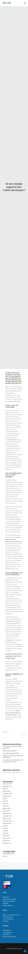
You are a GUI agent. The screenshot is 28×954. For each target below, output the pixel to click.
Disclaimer (6, 903)
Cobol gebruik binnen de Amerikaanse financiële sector (13, 539)
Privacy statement (8, 905)
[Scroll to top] (25, 951)
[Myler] (7, 3)
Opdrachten (6, 897)
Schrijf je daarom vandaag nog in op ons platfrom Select (12, 713)
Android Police (12, 440)
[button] (24, 3)
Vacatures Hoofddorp (9, 901)
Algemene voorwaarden (9, 899)
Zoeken (5, 732)
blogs (9, 640)
